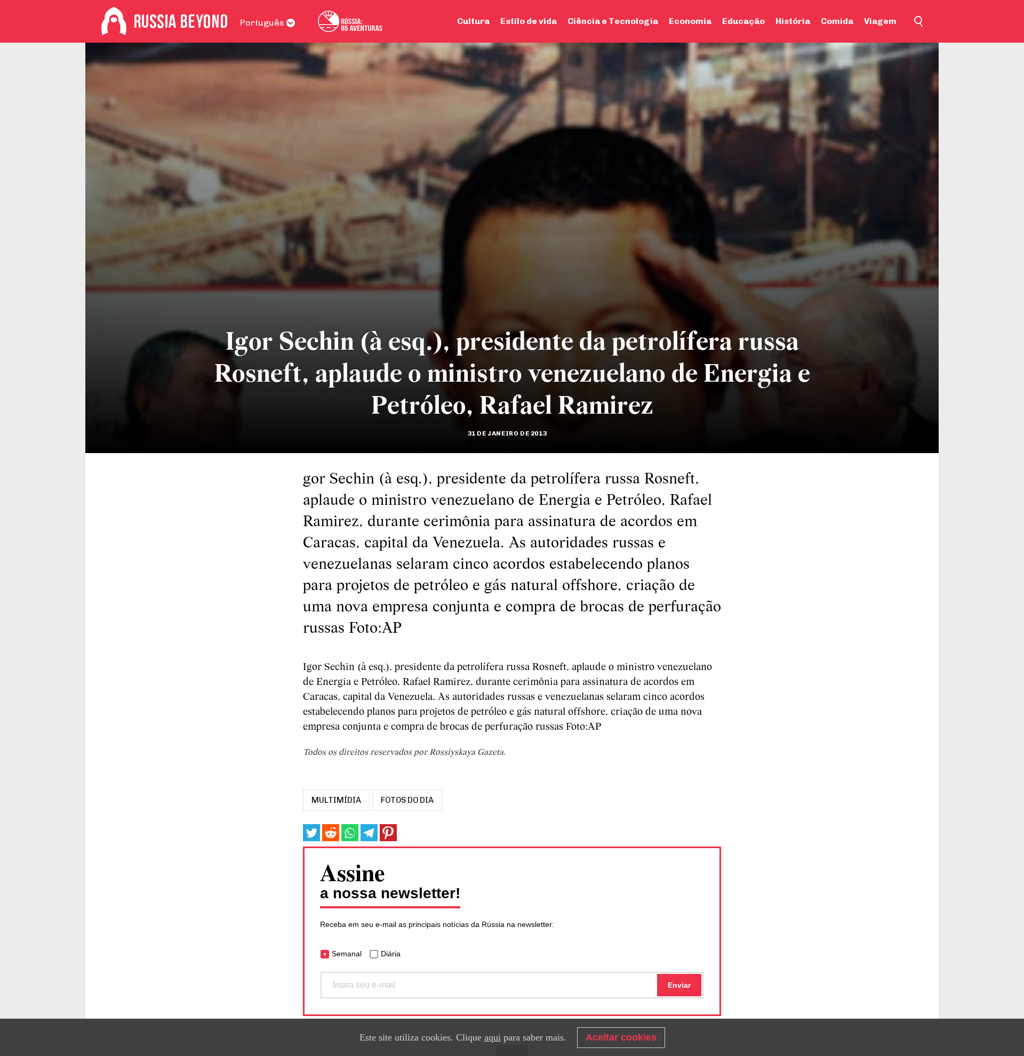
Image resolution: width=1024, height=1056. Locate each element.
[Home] (113, 21)
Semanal (347, 953)
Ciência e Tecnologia (612, 21)
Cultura (473, 21)
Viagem (880, 21)
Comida (837, 21)
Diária (391, 953)
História (792, 21)
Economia (690, 21)
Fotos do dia (407, 800)
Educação (743, 21)
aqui (492, 1037)
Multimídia (336, 800)
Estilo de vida (528, 21)
